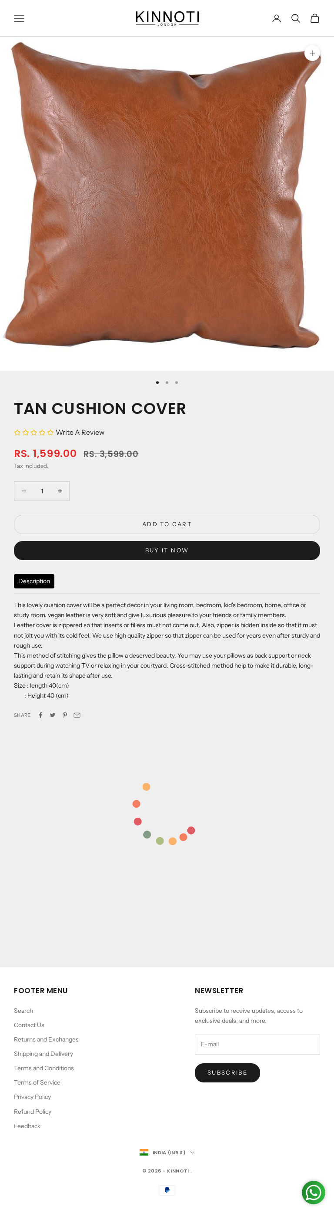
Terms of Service (37, 1082)
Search (23, 1011)
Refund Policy (32, 1112)
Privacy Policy (32, 1097)
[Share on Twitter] (52, 715)
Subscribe (227, 1072)
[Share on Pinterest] (64, 715)
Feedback (27, 1126)
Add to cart (167, 524)
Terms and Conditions (44, 1068)
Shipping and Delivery (43, 1054)
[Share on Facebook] (40, 715)
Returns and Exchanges (46, 1039)
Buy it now (167, 550)
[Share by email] (76, 715)
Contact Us (29, 1025)
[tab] (34, 581)
